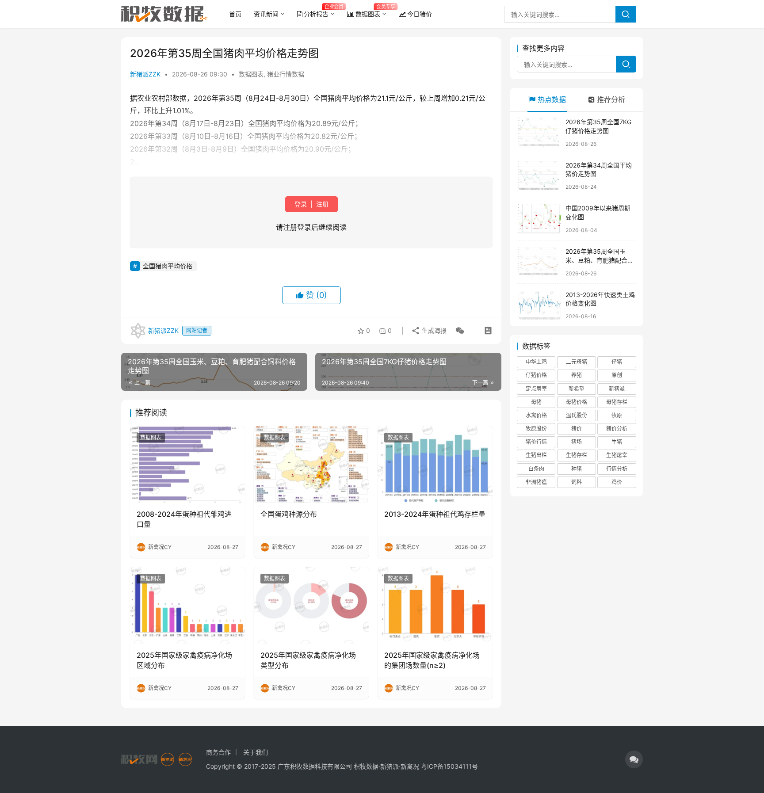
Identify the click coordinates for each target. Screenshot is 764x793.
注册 (321, 204)
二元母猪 (576, 361)
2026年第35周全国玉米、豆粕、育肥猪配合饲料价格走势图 (599, 260)
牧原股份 (536, 428)
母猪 (536, 402)
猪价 (576, 428)
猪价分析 (616, 428)
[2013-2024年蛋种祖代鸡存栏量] (435, 464)
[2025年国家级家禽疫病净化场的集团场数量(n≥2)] (435, 605)
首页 (235, 14)
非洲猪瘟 (536, 482)
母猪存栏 (616, 402)
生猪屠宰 (616, 455)
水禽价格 (536, 415)
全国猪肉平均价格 (167, 266)
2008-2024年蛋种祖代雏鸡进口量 (184, 519)
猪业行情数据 (285, 74)
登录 (301, 204)
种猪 (576, 468)
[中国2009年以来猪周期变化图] (539, 218)
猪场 (576, 441)
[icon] (634, 759)
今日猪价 (419, 14)
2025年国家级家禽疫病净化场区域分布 (184, 660)
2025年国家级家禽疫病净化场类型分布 (308, 660)
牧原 (616, 415)
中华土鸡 (536, 361)
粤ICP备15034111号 (449, 766)
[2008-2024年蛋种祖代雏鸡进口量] (187, 464)
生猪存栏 (576, 455)
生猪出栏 (536, 455)
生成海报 (433, 330)
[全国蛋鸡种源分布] (311, 464)
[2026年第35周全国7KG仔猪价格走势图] (539, 132)
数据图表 (367, 14)
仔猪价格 (536, 375)
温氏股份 (576, 415)
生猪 (616, 441)
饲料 (576, 482)
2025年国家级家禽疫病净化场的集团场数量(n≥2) (432, 660)
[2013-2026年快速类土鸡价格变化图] (539, 305)
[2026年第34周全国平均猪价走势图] (539, 176)
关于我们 (255, 752)
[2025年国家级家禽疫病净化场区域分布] (187, 605)
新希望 (576, 388)
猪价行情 (536, 441)
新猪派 (617, 388)
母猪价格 (576, 402)
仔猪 (616, 361)
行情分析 (616, 468)
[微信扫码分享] (458, 331)
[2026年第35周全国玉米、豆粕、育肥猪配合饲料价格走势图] (539, 262)
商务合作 (218, 752)
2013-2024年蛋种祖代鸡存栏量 (434, 514)
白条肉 (536, 468)
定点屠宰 (536, 388)
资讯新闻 (266, 14)
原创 (616, 375)
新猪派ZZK (145, 74)
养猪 (576, 375)
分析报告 (316, 14)
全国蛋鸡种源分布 (288, 514)
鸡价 (616, 482)
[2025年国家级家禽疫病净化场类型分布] (311, 605)
